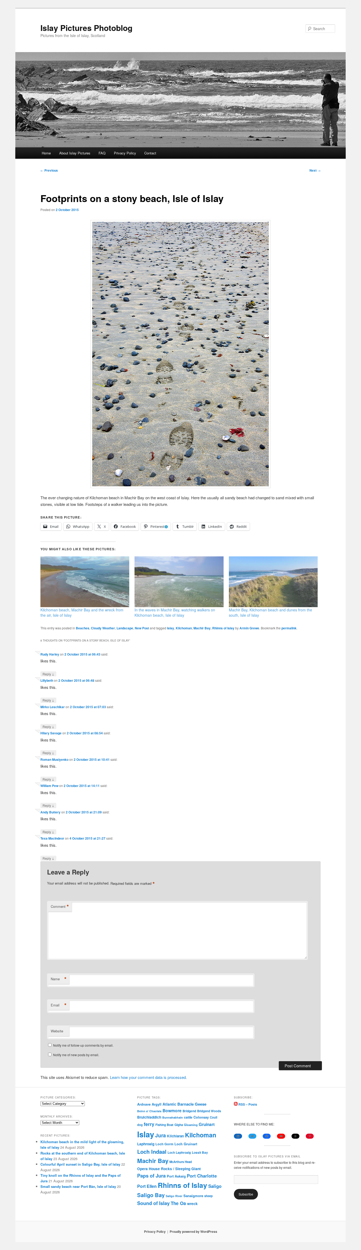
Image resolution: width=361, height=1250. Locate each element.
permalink (289, 628)
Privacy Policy (125, 152)
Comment (60, 906)
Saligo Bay (151, 1195)
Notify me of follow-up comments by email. (83, 1045)
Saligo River (174, 1196)
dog (140, 1125)
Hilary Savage (51, 733)
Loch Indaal (151, 1151)
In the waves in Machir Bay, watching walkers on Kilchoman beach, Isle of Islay (175, 612)
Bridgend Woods (209, 1111)
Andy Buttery (50, 812)
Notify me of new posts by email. (76, 1054)
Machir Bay (202, 628)
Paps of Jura (151, 1175)
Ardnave (144, 1104)
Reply (48, 673)
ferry (149, 1124)
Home (46, 152)
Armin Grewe (249, 628)
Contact (150, 152)
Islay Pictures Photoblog (86, 27)
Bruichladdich (149, 1117)
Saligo (214, 1186)
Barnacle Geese (191, 1104)
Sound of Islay (153, 1203)
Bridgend (189, 1111)
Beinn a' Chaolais (149, 1111)
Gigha (178, 1125)
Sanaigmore (193, 1195)
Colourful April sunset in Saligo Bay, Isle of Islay (80, 1164)
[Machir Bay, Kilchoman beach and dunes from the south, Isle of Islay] (273, 581)
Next (315, 170)
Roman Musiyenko (54, 759)
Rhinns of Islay (223, 628)
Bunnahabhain (172, 1117)
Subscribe (246, 1194)
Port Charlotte (202, 1176)
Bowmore (172, 1110)
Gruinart (207, 1124)
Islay (170, 628)
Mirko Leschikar (52, 706)
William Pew (49, 785)
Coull (213, 1117)
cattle (188, 1117)
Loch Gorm (164, 1144)
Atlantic (169, 1104)
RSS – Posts (247, 1104)
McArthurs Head (180, 1162)
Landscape (125, 628)
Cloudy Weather (103, 628)
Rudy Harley (49, 654)
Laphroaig (145, 1143)
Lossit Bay (200, 1152)
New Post (142, 628)
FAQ (102, 152)
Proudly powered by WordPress (193, 1231)
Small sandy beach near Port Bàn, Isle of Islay (78, 1186)
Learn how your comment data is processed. (148, 1077)
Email (59, 1005)
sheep (208, 1196)
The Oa (178, 1203)
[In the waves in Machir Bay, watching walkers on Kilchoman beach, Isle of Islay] (179, 581)
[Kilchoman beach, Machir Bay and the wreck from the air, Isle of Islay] (84, 581)
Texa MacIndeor (52, 838)
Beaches (82, 628)
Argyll (156, 1104)
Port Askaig (176, 1176)
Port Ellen (147, 1186)
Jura (160, 1135)
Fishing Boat (164, 1125)
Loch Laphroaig (179, 1152)
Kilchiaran (175, 1135)
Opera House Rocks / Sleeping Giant (169, 1168)
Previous (49, 170)
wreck (192, 1203)
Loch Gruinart (185, 1143)
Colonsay (201, 1117)
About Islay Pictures (74, 152)
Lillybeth (46, 680)
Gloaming (191, 1125)
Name (59, 979)
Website (57, 1030)
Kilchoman (184, 628)
